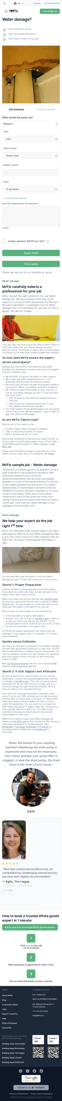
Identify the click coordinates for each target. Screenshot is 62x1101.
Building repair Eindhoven (13, 1062)
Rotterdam (31, 726)
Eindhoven (41, 729)
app (7, 414)
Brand (6, 182)
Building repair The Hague (13, 1053)
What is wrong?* (10, 148)
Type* (6, 131)
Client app (37, 1040)
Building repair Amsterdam (13, 1044)
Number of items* (11, 165)
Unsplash (31, 1097)
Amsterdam (7, 726)
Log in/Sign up (50, 11)
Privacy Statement (19, 1093)
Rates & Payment (9, 1023)
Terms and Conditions (41, 1093)
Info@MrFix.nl (38, 1015)
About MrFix (7, 995)
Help (4, 1018)
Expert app (53, 1040)
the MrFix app (51, 599)
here (17, 272)
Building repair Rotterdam (13, 1048)
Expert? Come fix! (10, 1014)
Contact (37, 3)
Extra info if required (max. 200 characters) (20, 203)
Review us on (31, 1087)
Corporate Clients (10, 1005)
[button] (3, 890)
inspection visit (24, 666)
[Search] (4, 3)
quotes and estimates (18, 663)
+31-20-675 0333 (52, 3)
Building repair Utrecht (12, 1058)
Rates (51, 453)
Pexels (38, 1097)
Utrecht (45, 726)
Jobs (4, 1009)
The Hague (19, 726)
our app (35, 38)
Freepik (48, 1097)
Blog (4, 1000)
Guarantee (6, 1028)
